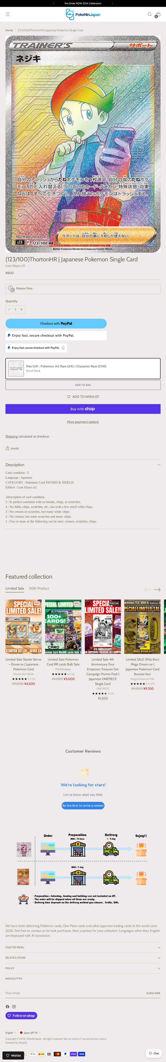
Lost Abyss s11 (15, 266)
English (9, 1032)
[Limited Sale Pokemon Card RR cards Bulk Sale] (63, 627)
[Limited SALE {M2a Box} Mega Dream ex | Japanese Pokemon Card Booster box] (142, 627)
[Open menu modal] (7, 14)
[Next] (112, 3)
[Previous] (53, 3)
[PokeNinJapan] (83, 14)
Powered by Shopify (16, 1042)
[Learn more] (63, 347)
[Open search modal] (150, 14)
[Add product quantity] (21, 310)
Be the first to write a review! (83, 806)
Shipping (11, 436)
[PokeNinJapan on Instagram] (14, 1007)
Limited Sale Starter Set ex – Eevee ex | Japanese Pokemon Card (23, 664)
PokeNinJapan (34, 1038)
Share (15, 448)
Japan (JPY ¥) (31, 1032)
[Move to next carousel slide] (157, 551)
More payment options (83, 422)
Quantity (11, 301)
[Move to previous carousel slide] (147, 551)
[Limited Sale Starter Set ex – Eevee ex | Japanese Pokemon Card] (23, 627)
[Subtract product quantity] (9, 310)
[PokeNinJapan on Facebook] (7, 1007)
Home (9, 30)
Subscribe (153, 993)
